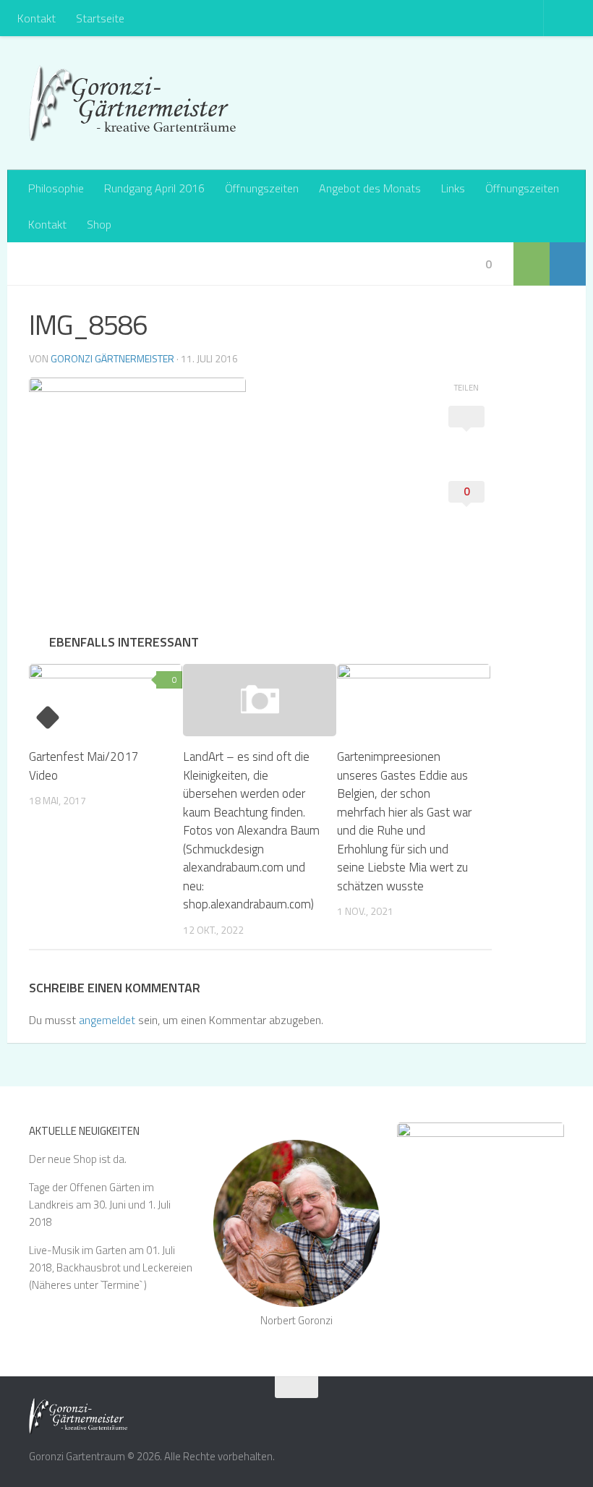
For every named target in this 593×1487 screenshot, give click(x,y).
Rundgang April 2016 (154, 188)
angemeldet (107, 1019)
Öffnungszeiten (262, 188)
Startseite (100, 18)
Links (453, 188)
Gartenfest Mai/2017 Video (84, 766)
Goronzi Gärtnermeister (112, 358)
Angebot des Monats (370, 188)
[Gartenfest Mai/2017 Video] (105, 700)
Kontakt (36, 18)
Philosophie (56, 188)
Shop (99, 224)
